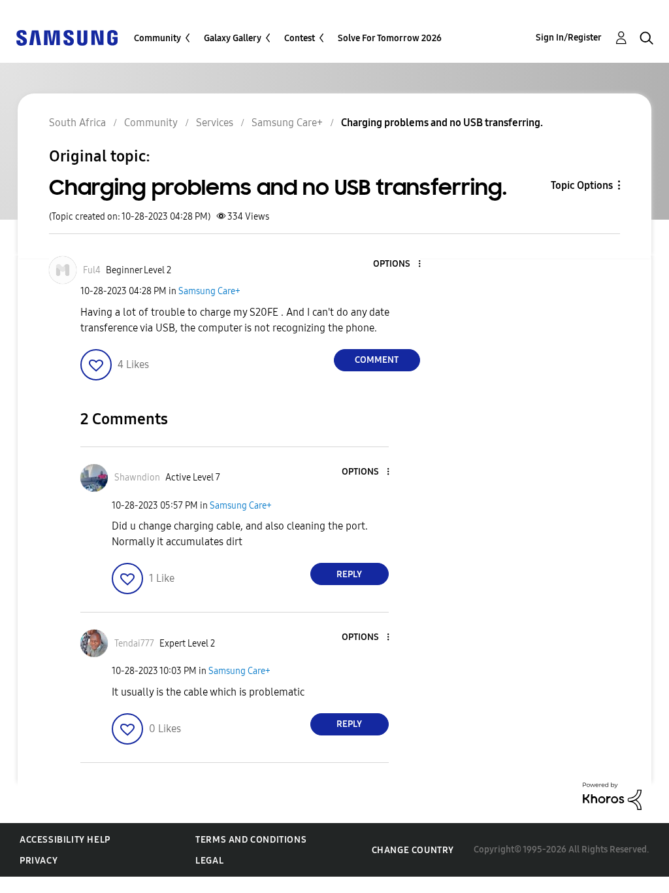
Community (157, 38)
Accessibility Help (65, 839)
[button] (397, 264)
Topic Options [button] (582, 185)
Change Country (413, 850)
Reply (349, 574)
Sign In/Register (569, 37)
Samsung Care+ (209, 291)
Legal (209, 860)
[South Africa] (67, 37)
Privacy (38, 860)
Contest (299, 38)
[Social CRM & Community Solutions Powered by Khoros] (612, 795)
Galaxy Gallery (232, 38)
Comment (377, 359)
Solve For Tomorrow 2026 (390, 38)
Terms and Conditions (250, 839)
